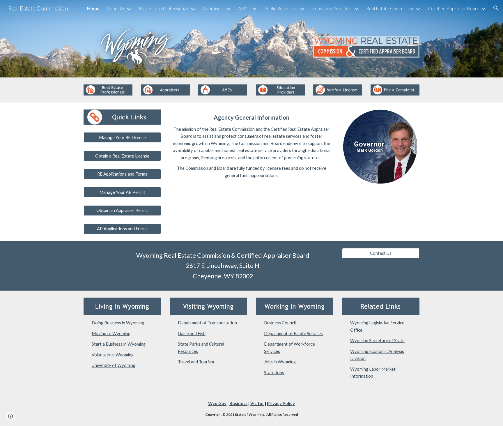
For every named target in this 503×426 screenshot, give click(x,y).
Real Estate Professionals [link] (164, 8)
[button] (496, 8)
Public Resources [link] (281, 8)
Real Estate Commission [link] (390, 8)
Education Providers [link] (332, 8)
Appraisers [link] (213, 8)
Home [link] (93, 8)
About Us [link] (116, 8)
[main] (251, 145)
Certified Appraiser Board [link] (453, 8)
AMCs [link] (244, 8)
